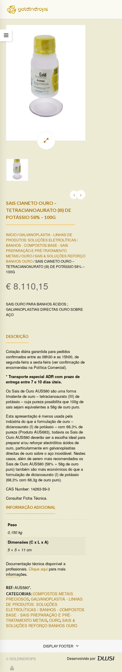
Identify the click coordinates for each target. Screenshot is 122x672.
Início (11, 234)
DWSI (105, 658)
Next (86, 83)
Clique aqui (38, 569)
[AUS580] (46, 83)
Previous (6, 83)
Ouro (26, 255)
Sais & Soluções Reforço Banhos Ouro (41, 622)
